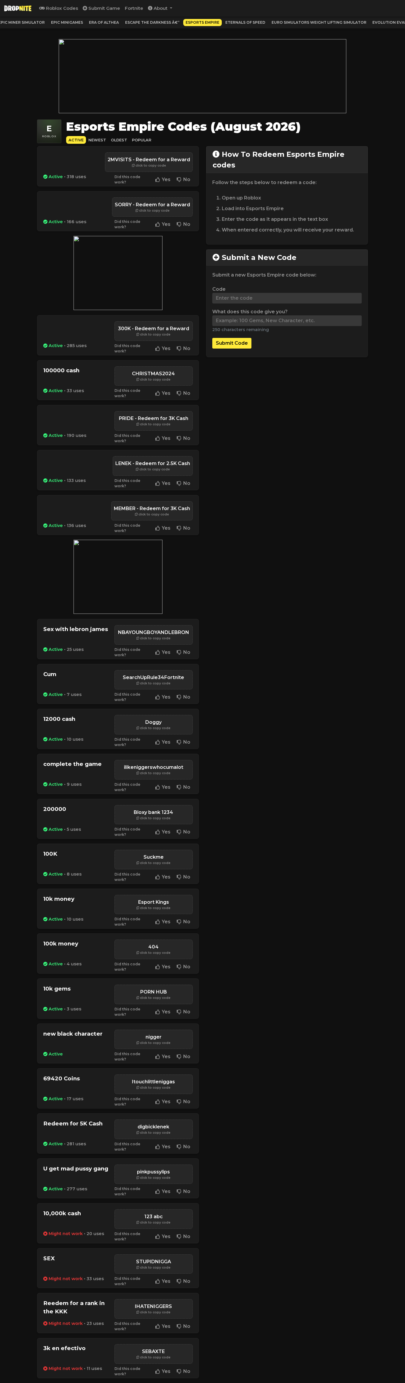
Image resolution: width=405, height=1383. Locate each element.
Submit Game (103, 8)
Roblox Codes (61, 8)
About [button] (160, 8)
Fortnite (134, 8)
